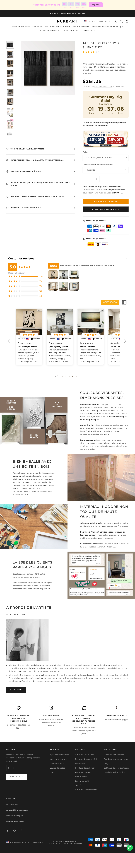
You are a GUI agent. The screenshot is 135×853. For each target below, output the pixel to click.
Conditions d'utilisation (114, 772)
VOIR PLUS (16, 690)
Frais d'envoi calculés (103, 86)
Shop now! (95, 5)
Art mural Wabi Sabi (84, 755)
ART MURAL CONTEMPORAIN (57, 27)
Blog (52, 772)
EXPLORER (37, 27)
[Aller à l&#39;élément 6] (10, 92)
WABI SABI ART (71, 31)
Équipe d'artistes (57, 768)
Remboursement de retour (116, 759)
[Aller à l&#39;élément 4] (10, 73)
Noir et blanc (81, 776)
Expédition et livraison (114, 755)
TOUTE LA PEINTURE (21, 27)
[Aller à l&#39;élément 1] (10, 44)
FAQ (106, 763)
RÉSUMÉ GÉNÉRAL (81, 27)
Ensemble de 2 (82, 781)
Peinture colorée (82, 772)
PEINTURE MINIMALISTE (51, 31)
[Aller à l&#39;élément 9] (10, 124)
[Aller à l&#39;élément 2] (10, 54)
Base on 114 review (16, 273)
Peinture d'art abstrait (85, 768)
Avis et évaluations (58, 759)
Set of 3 (78, 785)
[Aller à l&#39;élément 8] (10, 112)
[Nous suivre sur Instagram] (14, 830)
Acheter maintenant (105, 209)
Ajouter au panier (106, 201)
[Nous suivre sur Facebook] (7, 830)
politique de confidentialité (116, 768)
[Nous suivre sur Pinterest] (21, 830)
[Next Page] (79, 376)
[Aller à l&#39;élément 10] (10, 135)
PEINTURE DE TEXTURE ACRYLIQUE (107, 27)
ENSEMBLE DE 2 (88, 31)
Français (103, 21)
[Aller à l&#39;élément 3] (10, 63)
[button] (125, 343)
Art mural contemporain (86, 789)
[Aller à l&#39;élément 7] (10, 101)
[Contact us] (130, 848)
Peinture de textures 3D (86, 759)
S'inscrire (16, 777)
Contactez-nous (57, 763)
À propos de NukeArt (59, 755)
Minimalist (80, 763)
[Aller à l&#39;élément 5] (10, 82)
